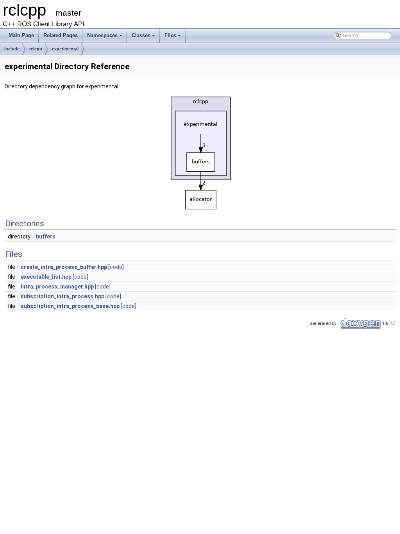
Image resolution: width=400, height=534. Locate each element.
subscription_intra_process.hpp (62, 296)
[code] (116, 267)
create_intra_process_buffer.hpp (64, 267)
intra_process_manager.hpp (57, 286)
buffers (45, 236)
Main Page (21, 35)
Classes (141, 35)
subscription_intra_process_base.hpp (70, 306)
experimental (65, 49)
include (12, 49)
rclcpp (35, 49)
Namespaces (102, 35)
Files (170, 35)
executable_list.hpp (46, 277)
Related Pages (60, 35)
